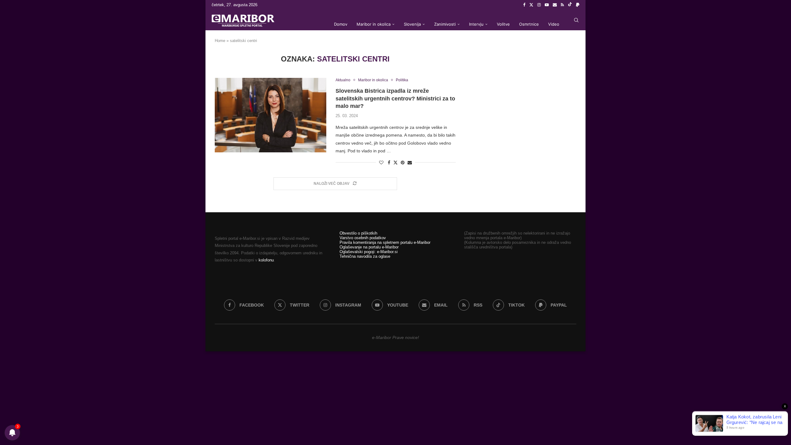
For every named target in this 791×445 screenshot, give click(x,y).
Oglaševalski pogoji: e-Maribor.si (369, 251)
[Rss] (562, 5)
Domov (340, 24)
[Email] (555, 5)
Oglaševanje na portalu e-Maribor (369, 247)
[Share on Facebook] (389, 162)
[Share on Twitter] (395, 162)
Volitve (503, 24)
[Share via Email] (410, 162)
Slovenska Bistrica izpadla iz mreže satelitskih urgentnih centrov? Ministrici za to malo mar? (395, 98)
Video (553, 24)
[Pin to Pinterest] (402, 162)
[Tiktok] (570, 5)
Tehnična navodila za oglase (365, 256)
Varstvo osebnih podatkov (363, 237)
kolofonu (266, 260)
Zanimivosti (445, 24)
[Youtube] (547, 5)
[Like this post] (381, 162)
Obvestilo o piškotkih (358, 233)
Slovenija (412, 24)
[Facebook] (524, 5)
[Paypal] (577, 5)
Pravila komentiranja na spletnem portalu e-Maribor (385, 242)
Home (220, 40)
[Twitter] (531, 5)
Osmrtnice (529, 24)
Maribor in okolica (374, 24)
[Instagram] (539, 5)
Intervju (476, 24)
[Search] (576, 20)
